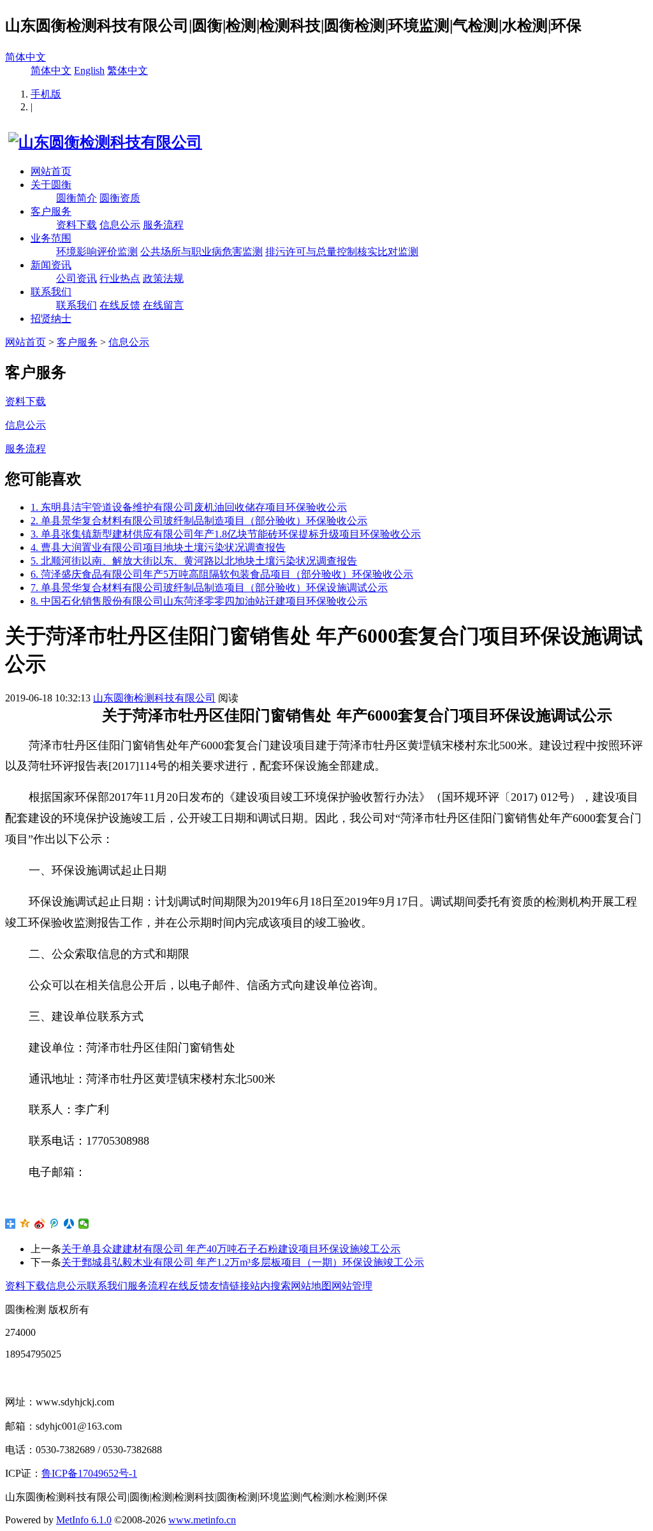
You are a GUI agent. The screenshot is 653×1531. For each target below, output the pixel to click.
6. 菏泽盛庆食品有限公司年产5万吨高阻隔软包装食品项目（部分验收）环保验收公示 (222, 574)
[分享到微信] (83, 1224)
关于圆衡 (51, 184)
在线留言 (163, 305)
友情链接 (229, 1285)
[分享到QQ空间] (25, 1224)
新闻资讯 (51, 265)
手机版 (46, 94)
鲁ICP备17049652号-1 (89, 1473)
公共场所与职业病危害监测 (201, 251)
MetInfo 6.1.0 (84, 1519)
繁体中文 (127, 70)
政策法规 (163, 278)
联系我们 (51, 291)
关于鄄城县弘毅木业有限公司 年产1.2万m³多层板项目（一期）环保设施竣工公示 (242, 1262)
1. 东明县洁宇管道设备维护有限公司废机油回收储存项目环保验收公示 (189, 507)
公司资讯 (76, 278)
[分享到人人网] (69, 1224)
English (89, 70)
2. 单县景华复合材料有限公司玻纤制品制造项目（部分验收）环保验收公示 (199, 520)
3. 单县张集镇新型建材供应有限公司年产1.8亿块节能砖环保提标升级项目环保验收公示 (226, 534)
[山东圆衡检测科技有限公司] (103, 142)
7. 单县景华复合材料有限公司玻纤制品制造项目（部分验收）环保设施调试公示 (209, 587)
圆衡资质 (119, 198)
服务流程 (163, 224)
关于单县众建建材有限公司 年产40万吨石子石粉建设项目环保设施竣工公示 (230, 1248)
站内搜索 (270, 1285)
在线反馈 (119, 305)
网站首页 (51, 171)
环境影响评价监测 (97, 251)
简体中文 (25, 57)
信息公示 (119, 224)
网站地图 (311, 1285)
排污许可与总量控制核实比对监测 (341, 251)
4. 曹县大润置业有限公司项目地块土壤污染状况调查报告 (158, 547)
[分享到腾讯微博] (54, 1224)
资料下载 (76, 224)
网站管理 (352, 1285)
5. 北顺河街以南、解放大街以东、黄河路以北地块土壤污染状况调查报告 (194, 560)
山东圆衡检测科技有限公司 (154, 697)
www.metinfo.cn (202, 1519)
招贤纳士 (51, 318)
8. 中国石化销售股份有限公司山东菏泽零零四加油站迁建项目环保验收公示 (199, 601)
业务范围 (51, 238)
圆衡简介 (76, 198)
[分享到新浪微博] (39, 1224)
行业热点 (119, 278)
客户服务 (51, 211)
